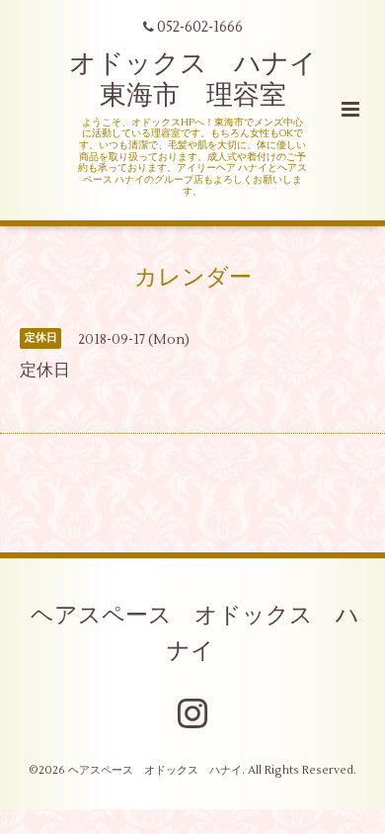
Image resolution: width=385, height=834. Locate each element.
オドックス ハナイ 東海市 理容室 (206, 79)
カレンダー (193, 277)
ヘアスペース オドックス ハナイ (195, 633)
